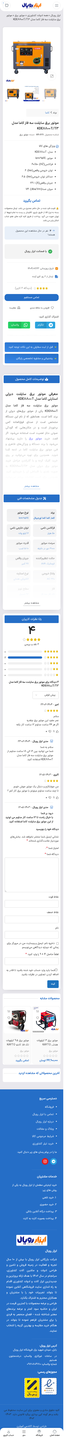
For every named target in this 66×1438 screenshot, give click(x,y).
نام (57, 928)
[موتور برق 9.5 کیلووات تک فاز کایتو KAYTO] (17, 1020)
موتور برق (20, 15)
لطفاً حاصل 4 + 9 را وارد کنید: (42, 954)
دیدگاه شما (52, 854)
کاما (47, 113)
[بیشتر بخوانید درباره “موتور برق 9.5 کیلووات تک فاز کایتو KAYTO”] (9, 1011)
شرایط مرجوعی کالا (43, 1136)
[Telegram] (53, 1161)
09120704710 (34, 1364)
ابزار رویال (55, 15)
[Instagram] (45, 1161)
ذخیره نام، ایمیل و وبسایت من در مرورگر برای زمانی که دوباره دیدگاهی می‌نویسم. (33, 945)
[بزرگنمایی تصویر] (52, 76)
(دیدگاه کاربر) (23, 288)
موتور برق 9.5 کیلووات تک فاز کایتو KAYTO (17, 1042)
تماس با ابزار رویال (43, 1114)
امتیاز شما (52, 848)
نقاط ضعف (53, 912)
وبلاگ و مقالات (45, 1129)
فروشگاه (49, 1107)
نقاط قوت (54, 897)
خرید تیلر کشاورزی (43, 1144)
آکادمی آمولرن (24, 1426)
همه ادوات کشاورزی (37, 15)
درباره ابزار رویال (45, 1122)
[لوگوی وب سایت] (31, 5)
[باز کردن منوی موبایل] (56, 5)
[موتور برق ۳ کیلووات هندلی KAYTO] (46, 1020)
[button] (45, 325)
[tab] (32, 379)
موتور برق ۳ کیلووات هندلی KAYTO (47, 1042)
